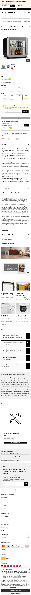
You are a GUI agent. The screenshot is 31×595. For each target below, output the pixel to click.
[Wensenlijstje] (25, 12)
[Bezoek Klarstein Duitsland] (2, 566)
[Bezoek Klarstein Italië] (14, 566)
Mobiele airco (4, 500)
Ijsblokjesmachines (5, 513)
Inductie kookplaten (5, 524)
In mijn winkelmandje (26, 126)
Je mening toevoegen (16, 456)
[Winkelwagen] (29, 12)
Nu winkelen (12, 6)
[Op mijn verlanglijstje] (29, 26)
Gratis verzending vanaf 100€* (24, 8)
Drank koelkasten (26, 21)
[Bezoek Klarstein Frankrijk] (11, 566)
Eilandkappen (4, 505)
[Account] (21, 12)
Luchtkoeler (3, 519)
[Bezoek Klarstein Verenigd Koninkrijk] (20, 566)
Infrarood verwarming (5, 510)
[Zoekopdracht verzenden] (2, 17)
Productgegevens (4, 79)
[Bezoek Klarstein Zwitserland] (8, 566)
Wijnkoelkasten (4, 497)
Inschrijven (25, 111)
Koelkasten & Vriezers (17, 21)
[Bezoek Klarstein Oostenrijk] (5, 566)
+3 (26, 89)
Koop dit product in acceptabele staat (10, 121)
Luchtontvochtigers (5, 502)
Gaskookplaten (4, 527)
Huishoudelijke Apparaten (5, 21)
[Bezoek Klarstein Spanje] (17, 566)
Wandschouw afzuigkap (6, 521)
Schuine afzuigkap (5, 508)
